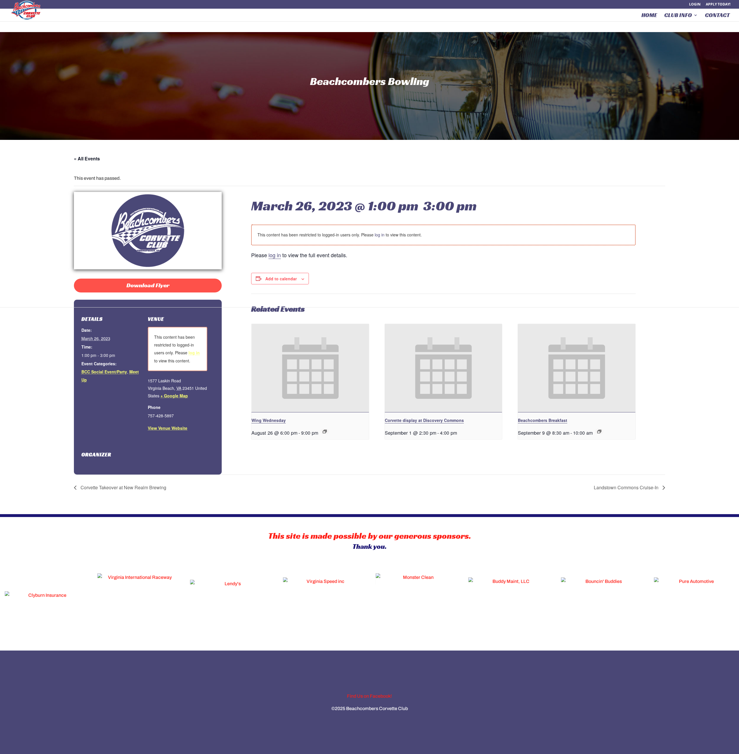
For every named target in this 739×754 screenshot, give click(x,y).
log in (194, 352)
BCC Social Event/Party (104, 372)
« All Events (87, 158)
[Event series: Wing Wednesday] (325, 431)
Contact (717, 16)
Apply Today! (718, 5)
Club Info (678, 16)
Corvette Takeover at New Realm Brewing (122, 487)
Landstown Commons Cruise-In (627, 487)
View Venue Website (167, 428)
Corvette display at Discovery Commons (424, 420)
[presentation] (310, 368)
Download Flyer (147, 285)
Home (649, 16)
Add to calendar (281, 278)
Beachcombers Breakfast (542, 420)
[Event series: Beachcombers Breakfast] (599, 431)
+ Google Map (174, 396)
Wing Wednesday (268, 420)
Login (695, 5)
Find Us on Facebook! (369, 696)
